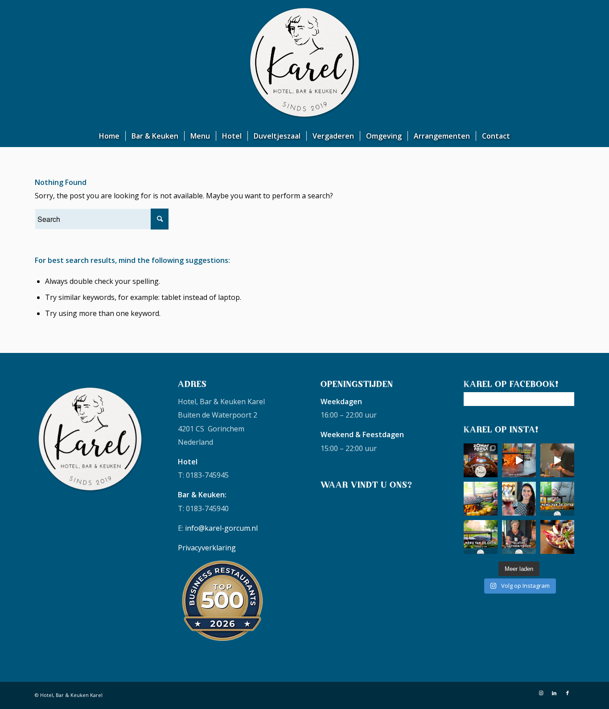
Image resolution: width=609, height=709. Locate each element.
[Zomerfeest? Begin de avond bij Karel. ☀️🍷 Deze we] (481, 460)
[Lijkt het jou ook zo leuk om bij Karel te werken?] (519, 537)
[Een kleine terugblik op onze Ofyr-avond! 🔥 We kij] (519, 460)
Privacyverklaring (207, 548)
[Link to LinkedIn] (554, 693)
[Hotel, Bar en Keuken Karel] (304, 62)
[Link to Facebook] (567, 693)
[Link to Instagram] (540, 693)
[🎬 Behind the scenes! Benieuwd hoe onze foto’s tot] (557, 460)
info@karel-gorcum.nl (221, 528)
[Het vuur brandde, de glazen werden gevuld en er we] (481, 499)
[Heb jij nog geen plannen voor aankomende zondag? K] (557, 499)
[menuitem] (109, 136)
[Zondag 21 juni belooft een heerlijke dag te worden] (481, 537)
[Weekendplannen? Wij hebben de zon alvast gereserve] (557, 537)
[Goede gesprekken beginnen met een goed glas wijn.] (519, 499)
